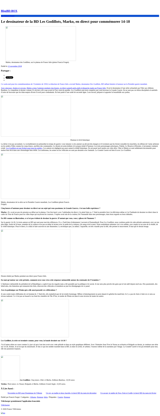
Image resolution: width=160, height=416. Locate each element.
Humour (40, 397)
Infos (46, 397)
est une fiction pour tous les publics (24, 148)
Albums (33, 397)
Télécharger (5, 405)
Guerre (60, 397)
